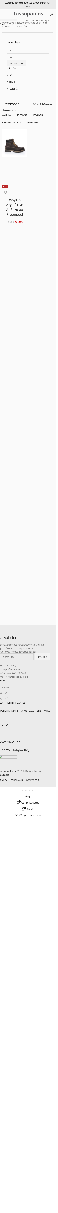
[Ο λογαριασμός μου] (52, 14)
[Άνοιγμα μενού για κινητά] (4, 14)
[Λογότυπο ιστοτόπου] (27, 13)
